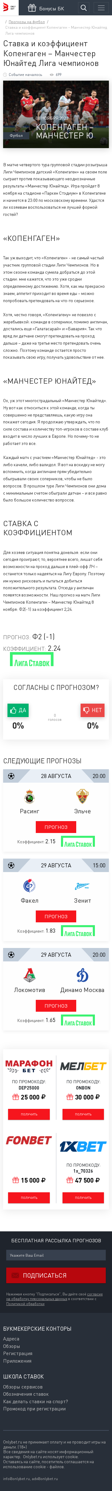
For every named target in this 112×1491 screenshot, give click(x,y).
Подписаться (45, 1275)
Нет (97, 710)
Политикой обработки (25, 1304)
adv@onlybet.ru (45, 1478)
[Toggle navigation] (101, 7)
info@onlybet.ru (16, 1478)
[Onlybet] (9, 7)
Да (22, 710)
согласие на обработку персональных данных (54, 1296)
